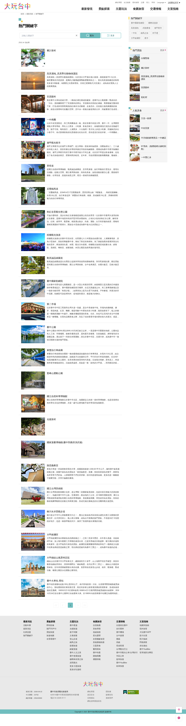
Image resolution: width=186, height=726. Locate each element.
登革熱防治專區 (146, 652)
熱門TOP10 (51, 629)
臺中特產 (97, 652)
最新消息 (27, 629)
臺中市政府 (93, 683)
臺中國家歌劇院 (137, 22)
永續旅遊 (73, 629)
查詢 (92, 35)
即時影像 (50, 625)
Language (160, 2)
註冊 (142, 2)
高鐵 (118, 642)
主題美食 (97, 646)
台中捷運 (120, 635)
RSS (153, 2)
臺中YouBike (121, 663)
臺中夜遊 (73, 625)
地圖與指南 (144, 625)
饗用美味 (97, 649)
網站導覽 (118, 2)
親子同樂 (73, 632)
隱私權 (108, 691)
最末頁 (84, 605)
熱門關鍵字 (40, 14)
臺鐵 (118, 639)
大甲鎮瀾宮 (135, 38)
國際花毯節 (153, 22)
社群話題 (27, 632)
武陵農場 (146, 27)
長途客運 (120, 646)
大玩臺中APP (145, 632)
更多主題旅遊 (75, 666)
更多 (112, 35)
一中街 (134, 33)
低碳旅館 (97, 632)
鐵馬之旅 (144, 33)
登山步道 (73, 639)
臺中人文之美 (75, 652)
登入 (148, 2)
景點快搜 (50, 632)
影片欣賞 (143, 635)
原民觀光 (73, 663)
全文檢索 (127, 2)
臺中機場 (120, 632)
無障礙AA (133, 692)
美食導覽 (97, 629)
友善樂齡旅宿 (98, 639)
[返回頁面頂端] (179, 710)
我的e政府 (125, 692)
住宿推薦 (97, 625)
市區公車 (120, 656)
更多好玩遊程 (75, 669)
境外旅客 (135, 2)
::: (112, 2)
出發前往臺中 (122, 625)
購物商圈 (97, 656)
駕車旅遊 (120, 659)
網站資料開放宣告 (94, 701)
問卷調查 (143, 642)
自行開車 (120, 629)
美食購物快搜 (98, 642)
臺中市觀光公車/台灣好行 (127, 652)
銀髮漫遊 (73, 649)
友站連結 (143, 646)
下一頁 (77, 605)
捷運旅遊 (73, 646)
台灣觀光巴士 (122, 649)
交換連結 (90, 697)
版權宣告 (109, 694)
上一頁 (62, 605)
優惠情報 (97, 659)
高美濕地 (135, 27)
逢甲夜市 (158, 27)
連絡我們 (109, 697)
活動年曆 (27, 625)
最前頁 (56, 605)
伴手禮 (155, 33)
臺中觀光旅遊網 (17, 6)
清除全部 (77, 35)
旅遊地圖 (50, 635)
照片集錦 (143, 639)
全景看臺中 (51, 639)
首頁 (22, 14)
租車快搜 (120, 666)
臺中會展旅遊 (75, 656)
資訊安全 (90, 694)
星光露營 (97, 635)
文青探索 (73, 635)
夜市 (146, 38)
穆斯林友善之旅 (76, 659)
